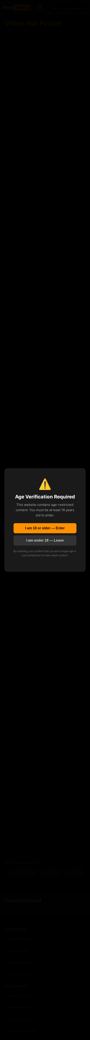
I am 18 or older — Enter (45, 528)
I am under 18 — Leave (45, 540)
